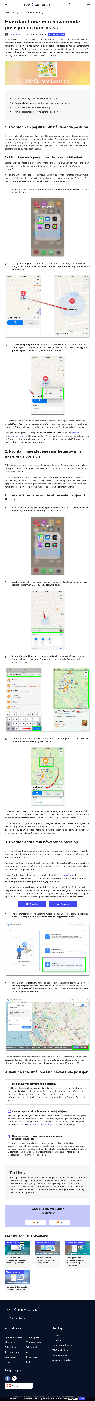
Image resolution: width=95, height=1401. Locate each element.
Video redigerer (33, 1342)
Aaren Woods (15, 34)
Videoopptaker (33, 1337)
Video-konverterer (13, 1337)
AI (27, 1352)
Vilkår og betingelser (62, 1350)
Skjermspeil (31, 1357)
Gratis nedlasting (17, 1318)
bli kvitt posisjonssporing (39, 1124)
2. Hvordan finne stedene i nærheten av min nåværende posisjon (42, 103)
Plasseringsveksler (56, 34)
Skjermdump (11, 1347)
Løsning (15, 12)
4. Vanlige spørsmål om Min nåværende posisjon (35, 111)
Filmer (8, 1362)
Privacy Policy (73, 1399)
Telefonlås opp (12, 1352)
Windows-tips (12, 1242)
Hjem (7, 12)
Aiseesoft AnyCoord (64, 875)
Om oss (56, 1335)
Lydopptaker (11, 1357)
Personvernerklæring (62, 1345)
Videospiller (10, 1342)
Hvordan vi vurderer (61, 1355)
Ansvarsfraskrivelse (61, 1360)
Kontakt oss (58, 1340)
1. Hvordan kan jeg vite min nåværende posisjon (34, 98)
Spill (28, 1362)
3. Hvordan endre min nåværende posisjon (32, 107)
